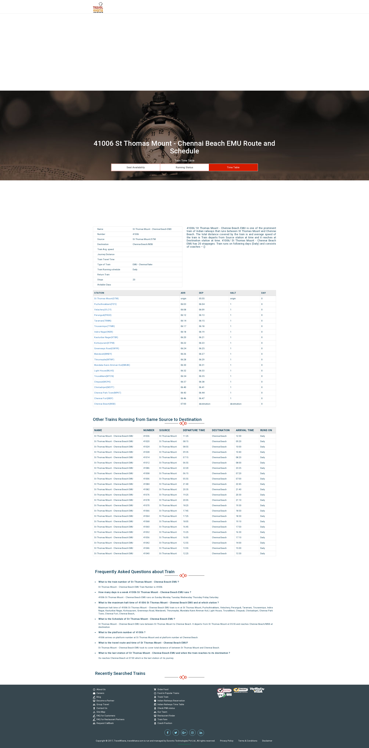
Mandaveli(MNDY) (103, 354)
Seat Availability (136, 167)
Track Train (162, 697)
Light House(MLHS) (104, 370)
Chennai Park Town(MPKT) (107, 392)
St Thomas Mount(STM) (106, 298)
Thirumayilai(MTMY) (104, 359)
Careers (99, 693)
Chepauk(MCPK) (102, 381)
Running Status (184, 167)
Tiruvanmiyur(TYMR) (104, 326)
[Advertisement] (86, 20)
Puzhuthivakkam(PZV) (105, 304)
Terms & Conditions (247, 741)
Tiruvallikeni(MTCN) (104, 376)
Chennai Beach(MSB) (104, 404)
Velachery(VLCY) (103, 309)
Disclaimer (267, 741)
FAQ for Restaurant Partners (110, 719)
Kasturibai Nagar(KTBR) (106, 337)
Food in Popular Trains (167, 693)
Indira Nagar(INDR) (103, 332)
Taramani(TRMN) (102, 320)
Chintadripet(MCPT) (104, 387)
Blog (98, 697)
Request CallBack (104, 723)
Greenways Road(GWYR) (106, 348)
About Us (100, 689)
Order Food (162, 689)
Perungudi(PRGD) (103, 315)
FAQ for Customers (105, 716)
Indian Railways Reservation (170, 701)
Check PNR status (165, 708)
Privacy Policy (227, 741)
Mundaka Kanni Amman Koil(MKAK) (112, 365)
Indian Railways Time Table (170, 704)
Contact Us (101, 708)
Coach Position (164, 723)
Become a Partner (104, 701)
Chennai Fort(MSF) (103, 398)
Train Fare (161, 719)
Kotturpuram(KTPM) (104, 343)
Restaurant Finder (165, 716)
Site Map (100, 712)
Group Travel (102, 704)
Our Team (161, 712)
